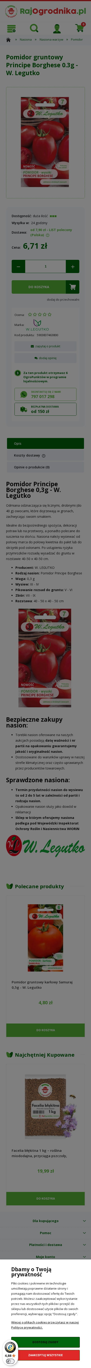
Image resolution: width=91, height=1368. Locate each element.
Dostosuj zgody (45, 1342)
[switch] (10, 1361)
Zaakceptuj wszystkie (45, 1355)
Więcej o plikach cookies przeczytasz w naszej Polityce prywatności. (45, 1324)
